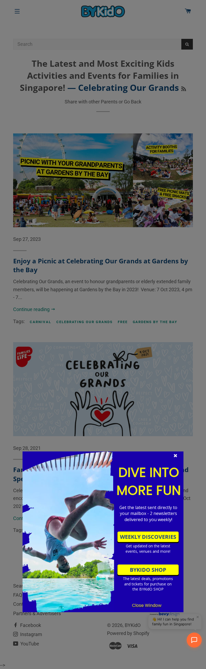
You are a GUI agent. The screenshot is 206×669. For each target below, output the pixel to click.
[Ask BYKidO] (194, 640)
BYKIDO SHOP (148, 569)
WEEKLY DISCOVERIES (148, 536)
